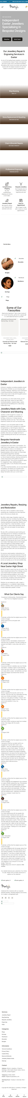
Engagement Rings (8, 338)
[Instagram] (5, 898)
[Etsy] (9, 898)
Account (10, 1096)
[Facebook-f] (2, 898)
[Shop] (3, 1095)
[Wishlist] (17, 1095)
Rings (14, 338)
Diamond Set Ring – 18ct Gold (10, 341)
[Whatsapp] (12, 898)
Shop (3, 1096)
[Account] (10, 1095)
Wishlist (17, 1096)
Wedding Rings (10, 339)
